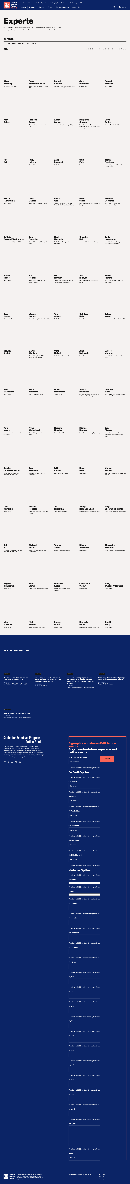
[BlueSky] (20, 762)
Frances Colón (85, 687)
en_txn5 (71, 1035)
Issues (23, 7)
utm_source (73, 903)
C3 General (73, 781)
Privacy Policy (102, 1177)
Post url (71, 891)
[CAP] (9, 1176)
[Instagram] (16, 762)
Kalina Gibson (70, 687)
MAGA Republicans (42, 3)
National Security (28, 3)
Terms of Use (102, 1175)
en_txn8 (71, 1079)
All (9, 43)
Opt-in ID (72, 1153)
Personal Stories (62, 7)
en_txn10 (72, 1109)
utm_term (72, 962)
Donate (122, 7)
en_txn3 (71, 1006)
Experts (32, 7)
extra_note (72, 1124)
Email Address (78, 757)
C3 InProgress (74, 840)
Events (41, 7)
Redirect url (73, 879)
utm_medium (73, 918)
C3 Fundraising (74, 811)
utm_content (73, 947)
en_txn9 (71, 1094)
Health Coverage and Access (76, 3)
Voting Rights (54, 3)
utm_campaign (74, 932)
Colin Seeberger (8, 683)
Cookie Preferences (104, 1181)
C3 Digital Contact (75, 855)
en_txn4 (71, 1021)
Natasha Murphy (102, 683)
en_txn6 (71, 1050)
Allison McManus (16, 683)
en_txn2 (71, 991)
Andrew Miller (24, 683)
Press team (57, 30)
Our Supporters (103, 1179)
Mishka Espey (22, 717)
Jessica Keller (77, 687)
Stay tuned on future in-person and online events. (93, 748)
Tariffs (63, 3)
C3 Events (72, 796)
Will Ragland (44, 685)
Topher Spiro (110, 683)
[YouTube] (12, 762)
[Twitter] (5, 762)
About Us (76, 7)
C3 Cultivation (74, 826)
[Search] (114, 8)
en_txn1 (71, 977)
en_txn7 (71, 1065)
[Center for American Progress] (7, 5)
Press (50, 7)
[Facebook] (8, 762)
